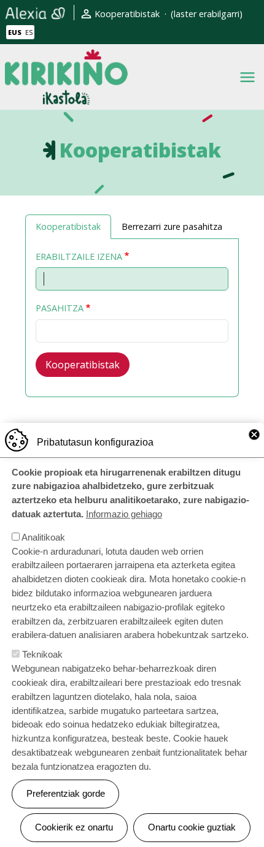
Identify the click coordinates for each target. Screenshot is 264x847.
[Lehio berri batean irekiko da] (35, 12)
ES (29, 32)
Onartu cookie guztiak (192, 827)
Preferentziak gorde (65, 793)
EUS (14, 32)
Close (254, 434)
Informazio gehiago (124, 514)
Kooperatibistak (127, 14)
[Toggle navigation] (247, 77)
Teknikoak (42, 654)
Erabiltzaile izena (79, 256)
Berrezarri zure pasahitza (172, 226)
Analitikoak (43, 537)
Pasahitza (59, 308)
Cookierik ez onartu (74, 827)
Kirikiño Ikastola (66, 58)
